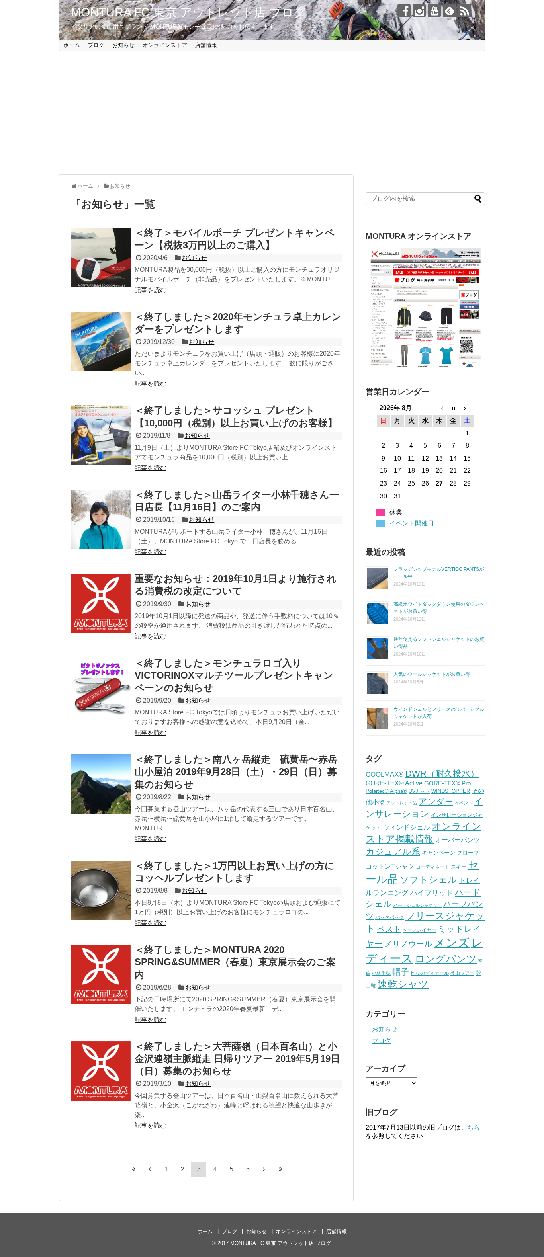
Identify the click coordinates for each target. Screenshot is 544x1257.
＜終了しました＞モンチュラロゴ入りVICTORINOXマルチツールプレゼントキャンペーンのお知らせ (234, 675)
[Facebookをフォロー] (404, 10)
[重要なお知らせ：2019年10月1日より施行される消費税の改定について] (101, 603)
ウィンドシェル (406, 827)
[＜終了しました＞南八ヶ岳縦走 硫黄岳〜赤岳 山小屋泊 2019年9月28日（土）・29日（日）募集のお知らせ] (101, 784)
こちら (470, 1127)
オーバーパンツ (457, 839)
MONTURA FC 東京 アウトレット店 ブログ (188, 12)
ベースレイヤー (419, 930)
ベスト (389, 929)
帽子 (400, 971)
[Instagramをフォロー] (419, 10)
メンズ (452, 942)
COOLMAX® (385, 774)
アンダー (436, 801)
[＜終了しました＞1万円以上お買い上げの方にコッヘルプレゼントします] (101, 890)
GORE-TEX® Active (394, 783)
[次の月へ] (467, 408)
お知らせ (123, 45)
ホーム (71, 45)
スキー (458, 867)
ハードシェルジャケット (417, 905)
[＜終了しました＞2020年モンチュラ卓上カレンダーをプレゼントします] (101, 341)
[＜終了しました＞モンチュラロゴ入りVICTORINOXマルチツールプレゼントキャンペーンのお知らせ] (101, 688)
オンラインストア (165, 45)
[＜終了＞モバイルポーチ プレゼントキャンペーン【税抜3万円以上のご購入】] (101, 257)
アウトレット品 (401, 802)
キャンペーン (438, 853)
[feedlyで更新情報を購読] (449, 10)
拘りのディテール (430, 973)
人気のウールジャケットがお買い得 (431, 674)
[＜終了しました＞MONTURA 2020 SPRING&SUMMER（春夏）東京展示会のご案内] (101, 974)
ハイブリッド (431, 892)
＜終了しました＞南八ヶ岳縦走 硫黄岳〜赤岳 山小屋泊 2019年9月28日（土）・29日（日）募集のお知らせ (241, 771)
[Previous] (149, 1169)
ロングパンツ (446, 958)
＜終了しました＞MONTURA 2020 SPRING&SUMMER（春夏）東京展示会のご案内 (235, 962)
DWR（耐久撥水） (442, 774)
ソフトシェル (428, 879)
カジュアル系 (393, 852)
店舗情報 (206, 45)
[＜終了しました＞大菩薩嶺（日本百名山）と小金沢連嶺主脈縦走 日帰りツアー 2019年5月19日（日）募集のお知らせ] (101, 1071)
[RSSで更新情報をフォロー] (464, 10)
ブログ (96, 45)
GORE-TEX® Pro (447, 783)
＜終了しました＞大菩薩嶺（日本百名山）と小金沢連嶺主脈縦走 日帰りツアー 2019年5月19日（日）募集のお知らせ (237, 1058)
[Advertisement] (272, 112)
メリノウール (408, 943)
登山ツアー (462, 973)
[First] (133, 1169)
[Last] (280, 1169)
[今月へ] (453, 408)
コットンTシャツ (390, 866)
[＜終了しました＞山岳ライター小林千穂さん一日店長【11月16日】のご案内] (101, 519)
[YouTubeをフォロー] (434, 10)
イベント (463, 802)
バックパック (389, 917)
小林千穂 (381, 973)
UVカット (419, 791)
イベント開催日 (411, 523)
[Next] (264, 1169)
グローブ (468, 852)
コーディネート (432, 867)
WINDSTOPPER (450, 791)
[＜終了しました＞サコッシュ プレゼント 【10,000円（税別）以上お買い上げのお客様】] (101, 435)
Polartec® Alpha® (386, 791)
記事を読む (150, 290)
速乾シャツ (403, 984)
